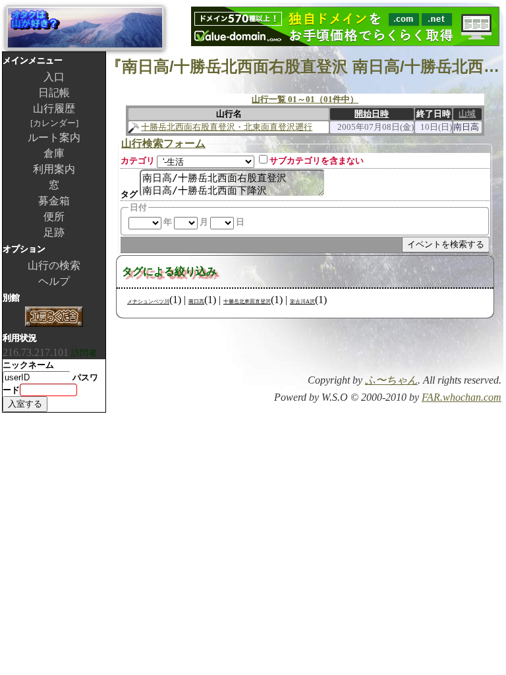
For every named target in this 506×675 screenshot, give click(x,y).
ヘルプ (54, 281)
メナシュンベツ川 (148, 302)
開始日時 (371, 114)
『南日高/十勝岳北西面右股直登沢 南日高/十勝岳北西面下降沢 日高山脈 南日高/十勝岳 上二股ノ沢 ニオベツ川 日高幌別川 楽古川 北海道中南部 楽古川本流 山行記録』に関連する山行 (304, 66)
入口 (54, 76)
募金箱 (54, 200)
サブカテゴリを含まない (316, 160)
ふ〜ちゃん (391, 380)
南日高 (196, 302)
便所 (54, 216)
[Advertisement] (347, 350)
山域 (467, 114)
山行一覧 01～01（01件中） (305, 99)
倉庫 (54, 153)
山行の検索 (54, 265)
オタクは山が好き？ (85, 27)
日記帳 (54, 92)
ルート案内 (54, 137)
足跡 (54, 232)
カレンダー (54, 123)
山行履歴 (54, 108)
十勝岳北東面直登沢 (247, 302)
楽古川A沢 (302, 302)
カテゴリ (138, 160)
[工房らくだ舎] (54, 318)
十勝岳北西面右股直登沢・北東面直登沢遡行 (226, 127)
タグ (129, 194)
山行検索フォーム (163, 143)
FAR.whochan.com (461, 397)
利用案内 (54, 169)
